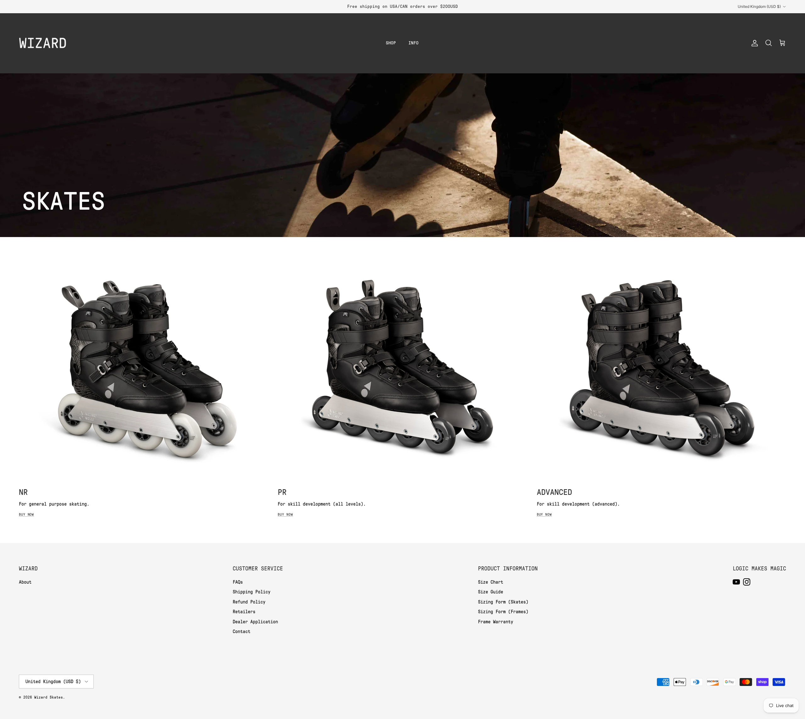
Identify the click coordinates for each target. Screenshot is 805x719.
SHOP (391, 43)
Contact (241, 631)
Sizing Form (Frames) (503, 611)
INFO (413, 43)
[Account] (753, 43)
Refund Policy (249, 601)
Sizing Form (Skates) (503, 601)
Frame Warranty (495, 621)
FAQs (238, 582)
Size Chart (490, 582)
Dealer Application (255, 621)
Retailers (244, 611)
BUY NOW (26, 514)
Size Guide (490, 591)
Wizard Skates (48, 697)
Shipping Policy (251, 591)
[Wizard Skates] (42, 43)
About (25, 582)
